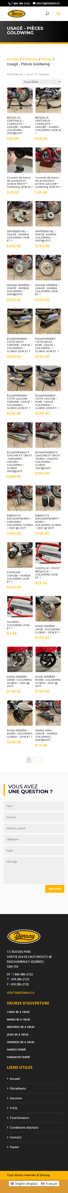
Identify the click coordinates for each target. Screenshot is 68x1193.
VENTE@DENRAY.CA (20, 993)
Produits (30, 59)
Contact (16, 1137)
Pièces (46, 59)
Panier (14, 1147)
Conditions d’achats (24, 1128)
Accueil (13, 59)
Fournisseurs (19, 1118)
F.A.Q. (14, 1108)
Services (16, 1098)
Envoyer (55, 889)
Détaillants (18, 1088)
